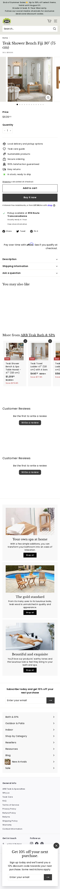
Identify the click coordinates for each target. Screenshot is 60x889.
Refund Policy (9, 812)
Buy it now (30, 197)
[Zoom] (48, 97)
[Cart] (49, 21)
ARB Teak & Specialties (13, 789)
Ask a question (11, 273)
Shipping (6, 182)
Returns (6, 816)
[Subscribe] (48, 877)
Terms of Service (10, 805)
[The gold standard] (30, 579)
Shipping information (15, 266)
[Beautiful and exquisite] (30, 636)
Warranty (7, 824)
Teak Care (7, 797)
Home (5, 38)
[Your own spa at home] (30, 521)
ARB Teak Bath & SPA (38, 335)
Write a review (30, 422)
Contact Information (12, 828)
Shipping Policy (9, 820)
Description (9, 259)
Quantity (7, 124)
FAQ (4, 800)
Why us (5, 792)
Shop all (30, 555)
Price (5, 112)
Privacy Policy (9, 808)
